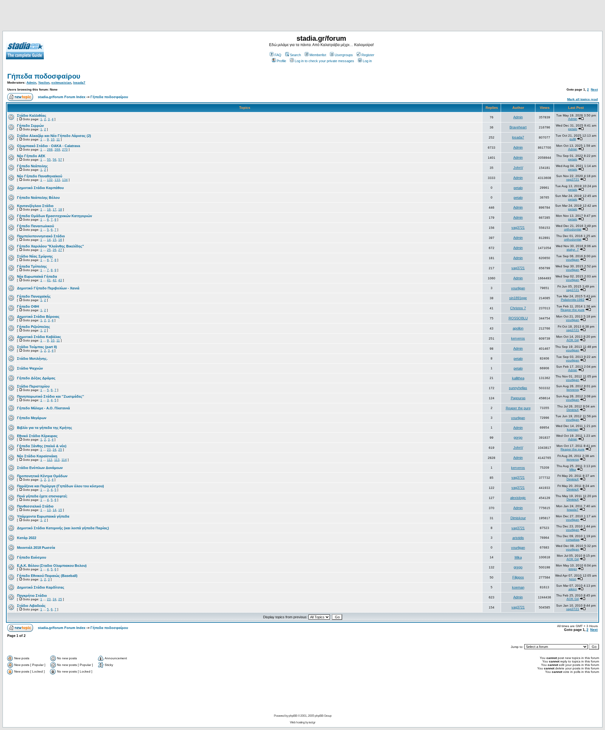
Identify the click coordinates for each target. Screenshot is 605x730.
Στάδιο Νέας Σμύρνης (35, 256)
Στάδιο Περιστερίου (33, 386)
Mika (572, 469)
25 (49, 250)
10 (53, 139)
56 (54, 159)
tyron (572, 579)
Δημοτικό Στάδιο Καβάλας (39, 337)
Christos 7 (518, 308)
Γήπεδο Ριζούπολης (33, 327)
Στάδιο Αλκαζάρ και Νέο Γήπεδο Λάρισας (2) (54, 136)
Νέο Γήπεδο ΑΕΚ (31, 156)
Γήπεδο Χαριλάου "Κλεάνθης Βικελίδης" (50, 246)
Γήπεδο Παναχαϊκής (34, 296)
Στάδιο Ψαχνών (30, 368)
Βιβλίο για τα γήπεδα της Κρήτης (44, 428)
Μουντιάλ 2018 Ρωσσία (36, 547)
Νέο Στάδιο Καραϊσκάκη (37, 456)
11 (58, 139)
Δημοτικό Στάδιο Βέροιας (38, 316)
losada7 (79, 82)
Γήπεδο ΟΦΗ (28, 306)
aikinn (572, 589)
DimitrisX (573, 410)
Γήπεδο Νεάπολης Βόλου (38, 197)
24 (54, 449)
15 (54, 239)
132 (50, 179)
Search (295, 55)
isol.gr (312, 722)
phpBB (293, 715)
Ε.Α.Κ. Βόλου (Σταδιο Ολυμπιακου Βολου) (52, 565)
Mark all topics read (582, 99)
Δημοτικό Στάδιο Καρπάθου (40, 188)
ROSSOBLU (518, 318)
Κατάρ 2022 (26, 538)
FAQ (277, 55)
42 (54, 280)
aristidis (518, 538)
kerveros (518, 338)
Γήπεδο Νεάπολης (32, 166)
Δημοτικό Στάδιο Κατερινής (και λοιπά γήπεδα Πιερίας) (63, 528)
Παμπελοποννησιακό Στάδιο (41, 236)
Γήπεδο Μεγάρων (31, 418)
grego (518, 567)
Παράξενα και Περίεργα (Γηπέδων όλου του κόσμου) (60, 486)
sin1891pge (518, 298)
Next (594, 89)
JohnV (518, 167)
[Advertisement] (302, 17)
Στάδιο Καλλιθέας (31, 115)
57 (60, 159)
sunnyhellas (518, 388)
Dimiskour (518, 518)
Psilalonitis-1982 (573, 299)
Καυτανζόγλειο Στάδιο (35, 206)
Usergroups (344, 55)
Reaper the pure (573, 310)
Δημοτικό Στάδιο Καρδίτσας (40, 587)
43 (60, 280)
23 (49, 449)
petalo (572, 129)
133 (57, 179)
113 (57, 459)
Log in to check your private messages (324, 61)
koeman (573, 429)
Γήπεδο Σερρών (30, 126)
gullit (572, 139)
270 (65, 149)
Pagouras (518, 398)
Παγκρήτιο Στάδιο (32, 595)
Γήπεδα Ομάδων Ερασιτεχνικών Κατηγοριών (54, 216)
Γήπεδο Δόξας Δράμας (36, 378)
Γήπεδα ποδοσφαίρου (43, 76)
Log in (367, 61)
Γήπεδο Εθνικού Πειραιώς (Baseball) (47, 576)
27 (60, 250)
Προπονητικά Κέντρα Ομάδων (42, 476)
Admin (31, 82)
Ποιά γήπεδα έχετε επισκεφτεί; (42, 496)
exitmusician (61, 82)
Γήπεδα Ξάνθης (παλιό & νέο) (41, 446)
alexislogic (518, 498)
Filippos (518, 577)
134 (65, 179)
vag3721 (572, 179)
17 (54, 209)
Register (367, 55)
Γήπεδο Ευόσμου (31, 557)
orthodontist (572, 229)
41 (49, 280)
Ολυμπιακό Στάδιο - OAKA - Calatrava (48, 146)
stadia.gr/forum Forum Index (61, 97)
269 (57, 149)
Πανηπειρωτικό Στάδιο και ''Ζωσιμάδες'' (50, 396)
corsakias (572, 539)
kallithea (518, 378)
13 (49, 510)
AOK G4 (573, 340)
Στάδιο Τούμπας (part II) (37, 347)
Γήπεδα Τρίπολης (32, 266)
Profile (281, 61)
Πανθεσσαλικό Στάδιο (35, 506)
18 (60, 209)
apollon (518, 328)
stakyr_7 (573, 249)
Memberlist (317, 55)
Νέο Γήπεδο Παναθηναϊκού (39, 176)
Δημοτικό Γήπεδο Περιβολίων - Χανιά (48, 288)
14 (49, 239)
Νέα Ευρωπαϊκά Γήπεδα (37, 276)
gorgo (518, 437)
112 (49, 459)
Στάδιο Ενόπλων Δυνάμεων (40, 468)
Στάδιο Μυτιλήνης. (32, 358)
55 (49, 159)
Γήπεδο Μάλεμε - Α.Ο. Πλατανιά (43, 408)
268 (50, 149)
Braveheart (518, 127)
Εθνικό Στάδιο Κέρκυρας (37, 436)
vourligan (572, 259)
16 (49, 209)
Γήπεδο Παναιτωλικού (35, 226)
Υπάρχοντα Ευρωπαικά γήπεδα (43, 516)
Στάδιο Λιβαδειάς (31, 606)
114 (64, 459)
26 (54, 250)
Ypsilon (43, 82)
